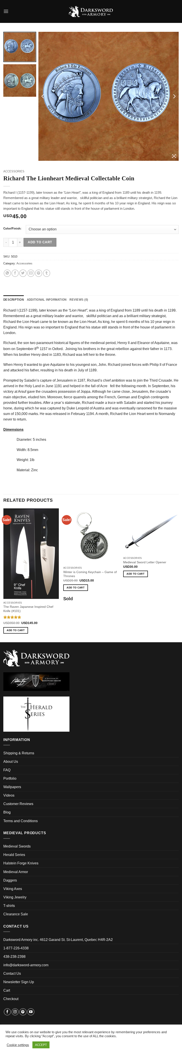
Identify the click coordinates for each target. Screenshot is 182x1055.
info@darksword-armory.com (25, 965)
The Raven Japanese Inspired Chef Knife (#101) (28, 608)
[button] (6, 11)
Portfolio (9, 778)
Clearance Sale (15, 914)
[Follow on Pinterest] (22, 1011)
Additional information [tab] (47, 299)
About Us (10, 761)
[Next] (178, 575)
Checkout (10, 999)
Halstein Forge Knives (20, 863)
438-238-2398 (14, 956)
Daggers (10, 880)
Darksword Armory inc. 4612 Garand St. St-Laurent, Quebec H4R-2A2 (58, 940)
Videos (8, 795)
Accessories (13, 171)
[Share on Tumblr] (46, 273)
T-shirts (9, 906)
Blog (7, 812)
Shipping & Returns (18, 753)
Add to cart (40, 242)
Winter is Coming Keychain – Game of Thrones (90, 574)
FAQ (6, 770)
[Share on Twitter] (22, 273)
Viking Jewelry (14, 897)
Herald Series (14, 855)
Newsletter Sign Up (18, 982)
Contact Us (12, 973)
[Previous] (3, 575)
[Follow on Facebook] (7, 1011)
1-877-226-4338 (16, 948)
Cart (6, 990)
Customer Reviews (18, 804)
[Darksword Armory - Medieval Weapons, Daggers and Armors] (91, 12)
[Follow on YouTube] (30, 1011)
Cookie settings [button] (18, 1045)
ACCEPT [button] (41, 1045)
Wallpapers (12, 787)
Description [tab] (13, 299)
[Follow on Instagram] (15, 1011)
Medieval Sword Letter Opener (144, 562)
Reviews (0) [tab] (78, 299)
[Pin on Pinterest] (38, 273)
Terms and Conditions (20, 821)
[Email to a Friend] (30, 273)
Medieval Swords (17, 846)
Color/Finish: (12, 228)
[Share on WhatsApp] (7, 273)
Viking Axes (12, 889)
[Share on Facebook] (15, 273)
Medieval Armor (15, 872)
